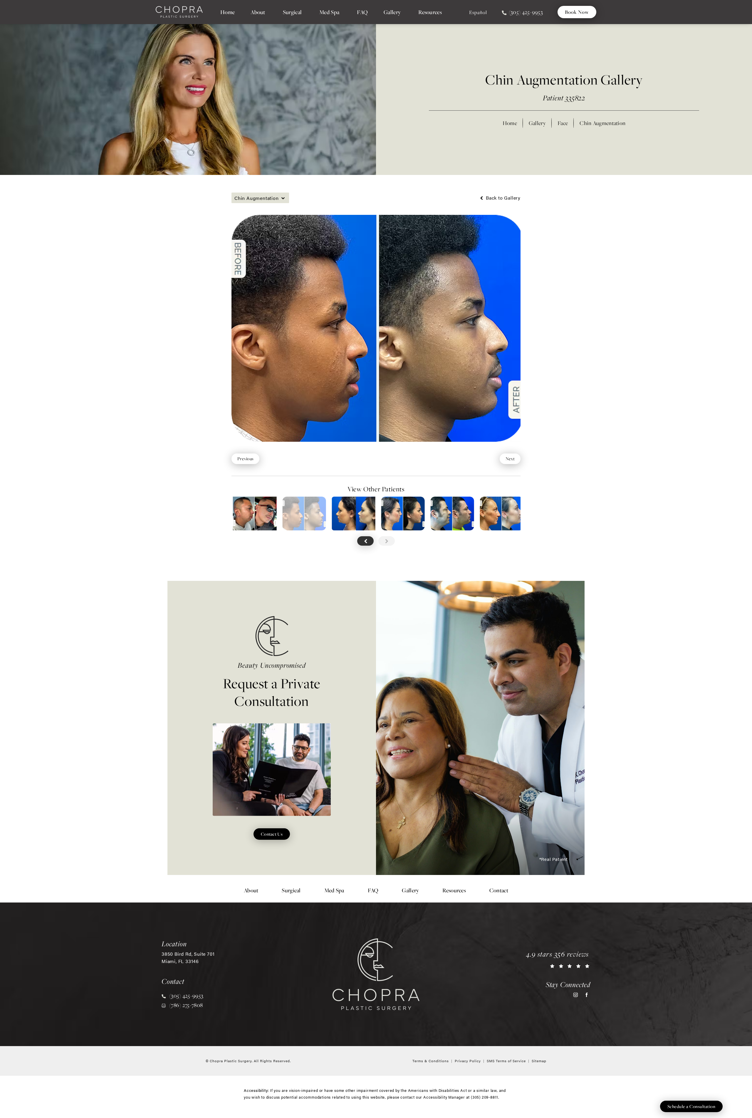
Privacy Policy (468, 1060)
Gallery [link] (392, 12)
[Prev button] (365, 541)
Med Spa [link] (329, 12)
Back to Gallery (502, 197)
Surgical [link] (292, 12)
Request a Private (272, 685)
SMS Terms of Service (506, 1060)
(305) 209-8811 (484, 1097)
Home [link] (227, 12)
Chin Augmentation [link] (602, 123)
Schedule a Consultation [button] (691, 1106)
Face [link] (563, 123)
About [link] (258, 12)
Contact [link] (498, 890)
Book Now (577, 12)
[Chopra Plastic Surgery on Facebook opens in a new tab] (586, 995)
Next (510, 459)
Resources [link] (430, 12)
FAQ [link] (362, 12)
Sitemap (539, 1060)
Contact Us (272, 834)
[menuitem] (227, 12)
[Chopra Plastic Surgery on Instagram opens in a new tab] (576, 995)
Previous (245, 459)
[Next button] (386, 541)
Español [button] (478, 12)
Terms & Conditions (430, 1060)
